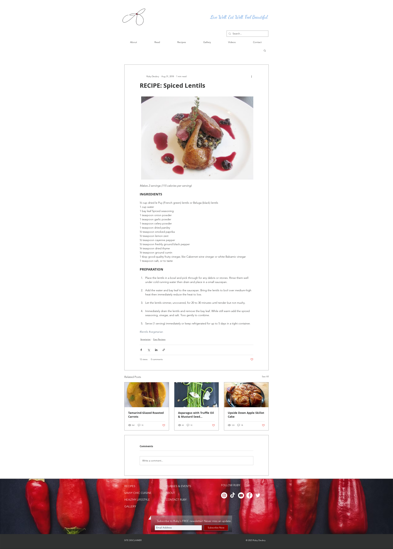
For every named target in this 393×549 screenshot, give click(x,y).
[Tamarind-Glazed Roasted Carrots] (147, 394)
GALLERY (130, 506)
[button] (157, 42)
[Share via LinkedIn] (156, 349)
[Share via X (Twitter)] (148, 349)
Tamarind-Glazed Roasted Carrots (146, 415)
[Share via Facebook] (141, 349)
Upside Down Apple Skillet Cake (246, 415)
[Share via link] (163, 349)
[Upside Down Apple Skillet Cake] (246, 394)
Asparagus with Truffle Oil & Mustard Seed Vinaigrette (196, 415)
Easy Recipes (159, 339)
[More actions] (251, 76)
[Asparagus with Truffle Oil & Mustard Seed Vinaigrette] (196, 394)
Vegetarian (145, 339)
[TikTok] (233, 495)
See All (265, 376)
